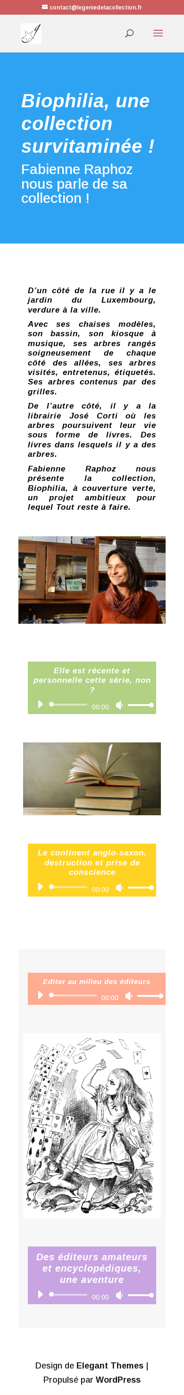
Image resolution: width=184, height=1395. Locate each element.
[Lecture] (40, 704)
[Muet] (119, 705)
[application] (92, 704)
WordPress (118, 1380)
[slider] (138, 704)
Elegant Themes (109, 1365)
